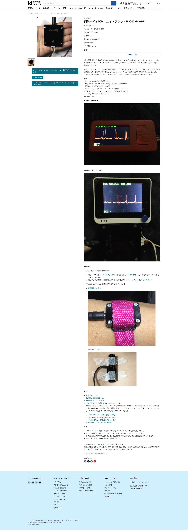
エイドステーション (60, 496)
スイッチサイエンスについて (36, 520)
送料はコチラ (137, 4)
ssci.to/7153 (95, 39)
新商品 (30, 8)
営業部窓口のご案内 (85, 482)
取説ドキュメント (92, 395)
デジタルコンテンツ (60, 499)
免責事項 (107, 496)
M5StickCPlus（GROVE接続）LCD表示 (102, 420)
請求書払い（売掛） (85, 488)
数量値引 (46, 8)
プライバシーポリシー (111, 488)
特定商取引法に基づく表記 (113, 494)
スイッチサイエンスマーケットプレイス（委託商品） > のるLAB (54, 71)
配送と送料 (108, 485)
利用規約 (107, 491)
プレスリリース (58, 520)
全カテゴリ (109, 8)
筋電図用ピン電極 (94, 288)
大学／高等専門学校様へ (87, 491)
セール (38, 8)
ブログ (118, 8)
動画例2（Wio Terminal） (95, 401)
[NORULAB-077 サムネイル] (31, 62)
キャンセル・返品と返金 (112, 482)
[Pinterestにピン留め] (95, 461)
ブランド (55, 8)
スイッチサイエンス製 (78, 8)
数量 (85, 50)
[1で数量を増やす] (101, 54)
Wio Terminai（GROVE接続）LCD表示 (101, 417)
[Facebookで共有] (85, 461)
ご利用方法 (57, 482)
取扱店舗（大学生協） (60, 491)
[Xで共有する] (88, 461)
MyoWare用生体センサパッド (141, 280)
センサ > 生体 (37, 77)
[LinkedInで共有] (91, 461)
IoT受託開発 (140, 8)
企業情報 (49, 520)
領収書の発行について (60, 485)
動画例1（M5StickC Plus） (95, 398)
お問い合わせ (57, 508)
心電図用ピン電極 (94, 349)
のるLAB (100, 444)
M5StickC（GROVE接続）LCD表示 (100, 423)
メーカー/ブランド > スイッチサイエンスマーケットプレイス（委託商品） (54, 84)
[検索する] (113, 3)
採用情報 (56, 502)
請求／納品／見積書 (85, 485)
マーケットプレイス (96, 8)
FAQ (54, 505)
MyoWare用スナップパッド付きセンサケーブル (116, 275)
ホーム (30, 13)
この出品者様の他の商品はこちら (96, 453)
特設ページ (128, 8)
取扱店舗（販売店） (60, 488)
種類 (64, 8)
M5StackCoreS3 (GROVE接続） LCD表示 (102, 415)
